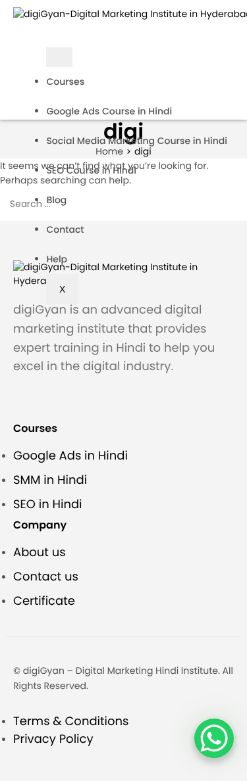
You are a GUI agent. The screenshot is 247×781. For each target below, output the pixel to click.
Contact (65, 229)
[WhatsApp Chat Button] (214, 738)
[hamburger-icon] (59, 57)
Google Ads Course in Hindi (109, 111)
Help (56, 259)
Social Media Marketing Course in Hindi (136, 140)
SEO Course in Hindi (91, 170)
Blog (56, 199)
